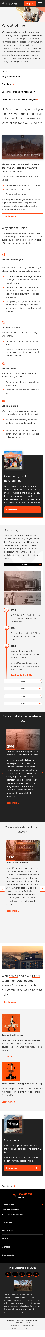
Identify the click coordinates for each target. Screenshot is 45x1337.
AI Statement (20, 1320)
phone (9, 355)
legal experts (34, 276)
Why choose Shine (11, 76)
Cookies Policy (19, 1322)
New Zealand (32, 492)
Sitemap (27, 1322)
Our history (7, 84)
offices (13, 976)
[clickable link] (9, 3)
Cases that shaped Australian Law (18, 91)
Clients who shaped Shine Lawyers (19, 99)
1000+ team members (21, 978)
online (18, 355)
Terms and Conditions (32, 1320)
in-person (32, 352)
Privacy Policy (10, 1320)
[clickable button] (40, 3)
